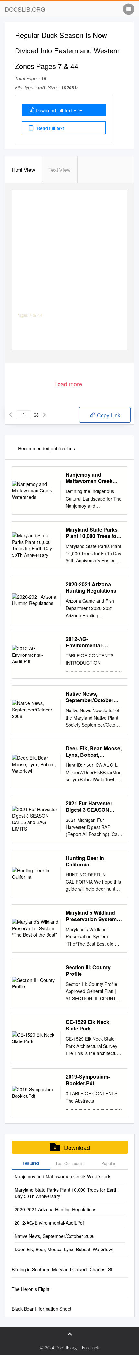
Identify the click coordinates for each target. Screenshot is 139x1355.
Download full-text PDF (59, 110)
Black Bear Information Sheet (41, 1308)
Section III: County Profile (88, 970)
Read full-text (50, 128)
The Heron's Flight (30, 1289)
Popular (108, 1163)
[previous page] (11, 415)
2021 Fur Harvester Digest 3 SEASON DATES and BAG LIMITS (89, 806)
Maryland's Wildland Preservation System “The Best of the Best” (93, 915)
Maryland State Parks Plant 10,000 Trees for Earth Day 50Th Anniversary (92, 532)
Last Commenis (69, 1163)
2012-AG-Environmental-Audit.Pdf (84, 642)
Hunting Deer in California (85, 861)
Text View (59, 169)
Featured (31, 1163)
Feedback (90, 1347)
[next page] (44, 415)
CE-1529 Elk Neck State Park (87, 1025)
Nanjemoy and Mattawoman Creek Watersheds (89, 477)
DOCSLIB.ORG (25, 9)
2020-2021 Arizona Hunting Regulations (91, 587)
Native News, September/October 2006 (89, 696)
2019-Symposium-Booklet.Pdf (88, 1080)
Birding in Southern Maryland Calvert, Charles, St (62, 1269)
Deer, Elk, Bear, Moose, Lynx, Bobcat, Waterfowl (94, 751)
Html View (23, 169)
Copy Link (108, 415)
